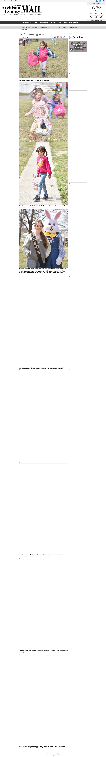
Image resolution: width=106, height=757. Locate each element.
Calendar (25, 25)
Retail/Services (74, 27)
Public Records (26, 27)
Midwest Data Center (58, 755)
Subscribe (33, 25)
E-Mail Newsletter (44, 27)
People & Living (73, 22)
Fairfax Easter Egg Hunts (32, 34)
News (35, 22)
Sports (65, 22)
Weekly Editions (27, 22)
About (59, 27)
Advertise (34, 27)
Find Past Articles (76, 37)
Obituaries (52, 22)
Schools (59, 22)
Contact (65, 27)
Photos (53, 27)
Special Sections (43, 22)
